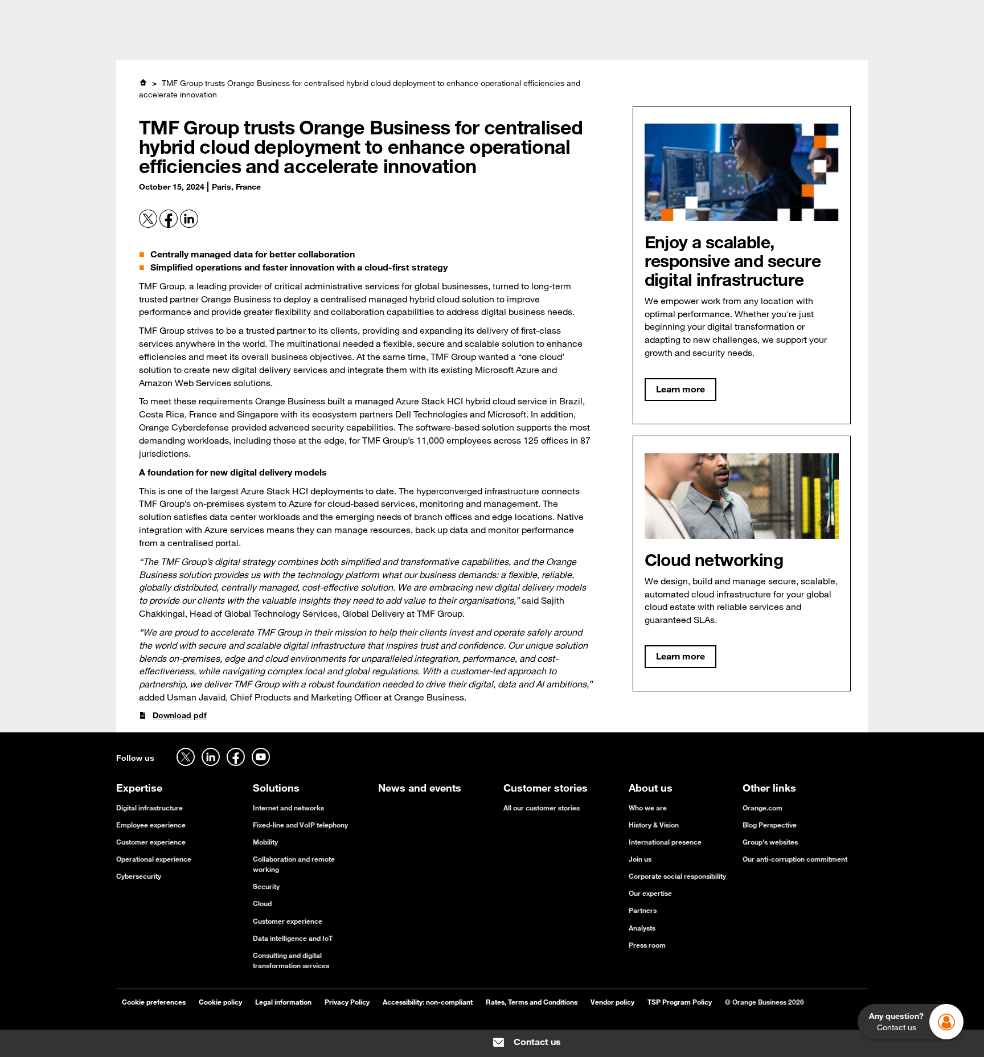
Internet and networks (288, 807)
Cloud (262, 903)
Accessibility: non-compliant (428, 1001)
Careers (130, 12)
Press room (647, 944)
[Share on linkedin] (189, 225)
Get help (756, 12)
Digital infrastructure (149, 807)
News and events (511, 43)
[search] (779, 42)
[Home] (143, 83)
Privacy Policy (347, 1001)
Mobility (265, 841)
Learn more (680, 389)
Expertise (286, 43)
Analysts (642, 927)
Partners (643, 910)
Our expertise (650, 893)
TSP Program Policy (679, 1001)
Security (266, 886)
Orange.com (762, 807)
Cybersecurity (138, 875)
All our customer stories (541, 807)
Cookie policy (220, 1001)
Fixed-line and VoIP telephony (300, 824)
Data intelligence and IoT (293, 938)
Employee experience (151, 824)
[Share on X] (149, 225)
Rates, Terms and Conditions (531, 1001)
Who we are (648, 807)
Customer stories (419, 43)
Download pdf (180, 715)
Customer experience (151, 841)
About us (584, 43)
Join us (640, 858)
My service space (836, 12)
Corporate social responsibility (677, 875)
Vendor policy (612, 1001)
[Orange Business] (157, 42)
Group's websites (770, 841)
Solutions (344, 43)
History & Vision (654, 824)
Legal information (283, 1001)
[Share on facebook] (169, 225)
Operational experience (153, 858)
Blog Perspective (770, 824)
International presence (665, 841)
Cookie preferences (154, 1001)
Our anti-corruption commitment (795, 858)
